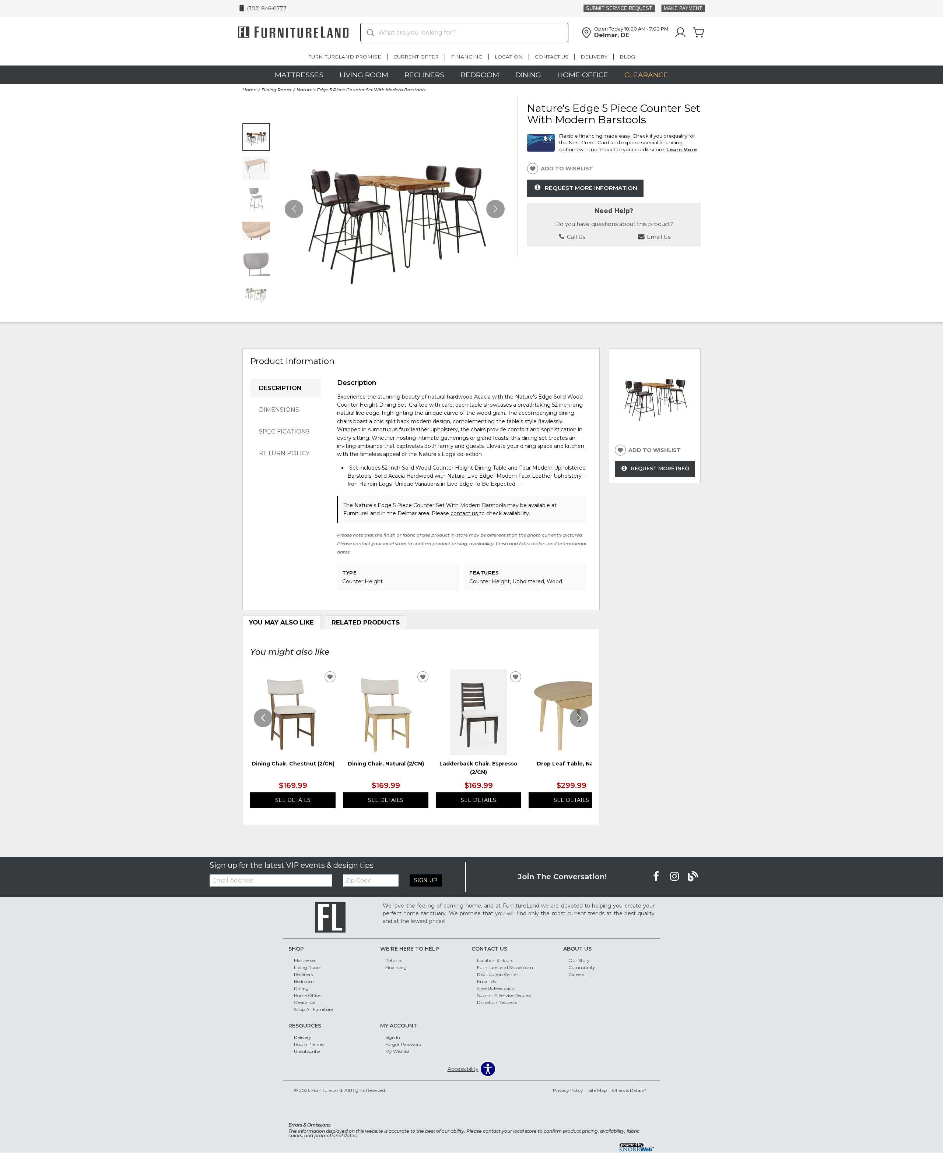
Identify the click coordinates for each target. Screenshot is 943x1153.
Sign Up (425, 880)
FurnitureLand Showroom (505, 967)
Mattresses (299, 74)
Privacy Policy (568, 1090)
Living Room (364, 74)
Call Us (575, 237)
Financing (467, 57)
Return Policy (284, 453)
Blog (627, 57)
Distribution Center (497, 974)
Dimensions (279, 409)
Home (249, 89)
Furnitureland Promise (344, 57)
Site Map (597, 1090)
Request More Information (591, 187)
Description (280, 388)
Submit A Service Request (504, 995)
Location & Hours (495, 960)
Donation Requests (497, 1002)
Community (581, 967)
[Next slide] (579, 718)
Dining (528, 74)
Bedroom (479, 74)
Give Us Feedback (495, 988)
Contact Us (551, 57)
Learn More (681, 149)
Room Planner (309, 1044)
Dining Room (276, 89)
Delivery (594, 57)
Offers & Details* (629, 1090)
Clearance (646, 74)
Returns (393, 960)
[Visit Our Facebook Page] (656, 876)
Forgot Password (403, 1044)
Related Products (366, 622)
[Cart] (699, 32)
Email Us (486, 981)
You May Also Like (281, 622)
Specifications (284, 431)
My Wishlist (397, 1051)
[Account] (680, 32)
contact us (465, 513)
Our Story (579, 960)
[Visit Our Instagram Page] (675, 876)
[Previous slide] (263, 718)
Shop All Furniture (313, 1009)
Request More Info (660, 468)
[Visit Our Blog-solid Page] (693, 876)
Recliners (424, 74)
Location (509, 57)
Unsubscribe (307, 1051)
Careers (576, 974)
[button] (495, 209)
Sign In (392, 1037)
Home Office (582, 74)
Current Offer (416, 57)
